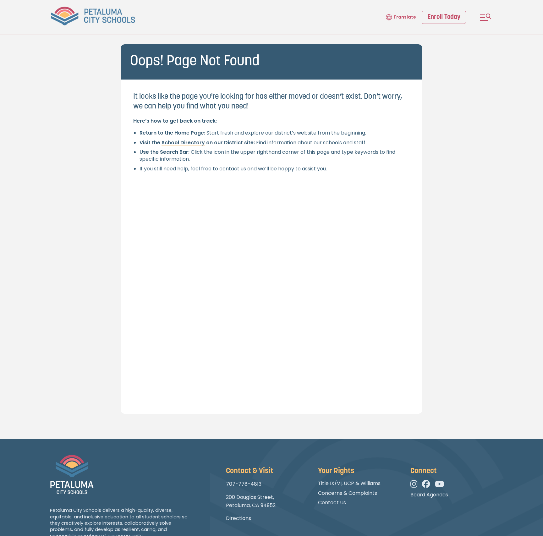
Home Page (189, 132)
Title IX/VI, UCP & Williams (349, 483)
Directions (238, 518)
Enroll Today (443, 17)
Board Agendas (429, 494)
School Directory (183, 142)
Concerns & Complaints (347, 493)
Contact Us (332, 502)
